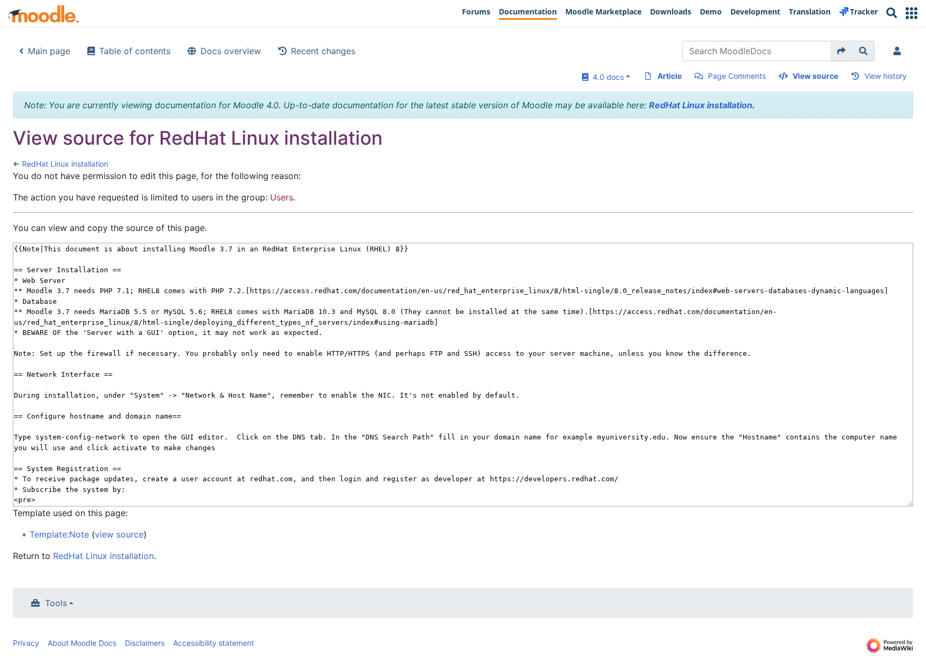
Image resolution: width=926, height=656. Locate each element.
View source (815, 75)
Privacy (26, 642)
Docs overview (230, 51)
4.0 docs (606, 76)
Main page (49, 51)
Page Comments (737, 75)
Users (281, 197)
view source (119, 534)
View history (885, 75)
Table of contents (134, 51)
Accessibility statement (213, 642)
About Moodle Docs (82, 642)
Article (670, 75)
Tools (56, 603)
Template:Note (59, 534)
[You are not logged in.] (899, 51)
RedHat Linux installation (700, 105)
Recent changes (323, 51)
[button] (911, 13)
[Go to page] (842, 51)
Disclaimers (145, 642)
